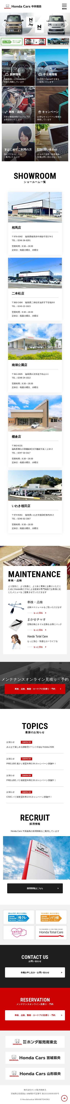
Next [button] (66, 24)
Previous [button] (4, 24)
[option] (13, 41)
